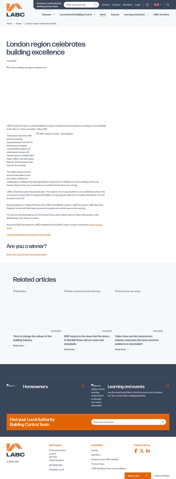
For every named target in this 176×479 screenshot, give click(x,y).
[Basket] (147, 4)
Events (94, 450)
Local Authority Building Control (76, 14)
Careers (106, 4)
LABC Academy (161, 14)
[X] (142, 451)
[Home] (18, 10)
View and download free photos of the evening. (29, 234)
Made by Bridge (161, 475)
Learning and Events (134, 14)
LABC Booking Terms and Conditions (108, 468)
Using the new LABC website (104, 459)
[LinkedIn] (148, 451)
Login (137, 4)
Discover (46, 14)
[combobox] (167, 4)
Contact (116, 4)
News (103, 14)
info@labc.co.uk (56, 469)
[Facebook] (136, 451)
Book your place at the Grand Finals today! (27, 254)
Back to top (133, 475)
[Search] (167, 4)
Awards (115, 14)
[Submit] (96, 5)
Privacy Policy (98, 463)
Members (127, 4)
